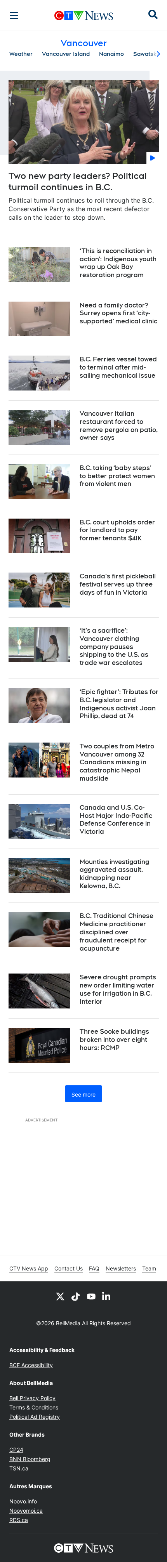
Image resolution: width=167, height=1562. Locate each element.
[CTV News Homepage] (83, 15)
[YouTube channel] (91, 1296)
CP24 (16, 1449)
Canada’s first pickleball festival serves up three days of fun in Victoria (118, 584)
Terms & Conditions (33, 1407)
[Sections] (14, 15)
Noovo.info (23, 1501)
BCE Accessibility (31, 1365)
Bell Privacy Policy (32, 1398)
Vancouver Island (66, 54)
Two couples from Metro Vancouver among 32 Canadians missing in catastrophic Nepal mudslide (117, 762)
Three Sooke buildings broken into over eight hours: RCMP (114, 1040)
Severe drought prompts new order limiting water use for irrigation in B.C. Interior (118, 989)
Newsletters (121, 1268)
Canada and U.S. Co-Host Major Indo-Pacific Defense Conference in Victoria (116, 819)
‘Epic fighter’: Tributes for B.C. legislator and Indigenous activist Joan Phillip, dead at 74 (119, 704)
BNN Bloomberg (29, 1459)
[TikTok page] (75, 1296)
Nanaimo (111, 54)
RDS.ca (18, 1520)
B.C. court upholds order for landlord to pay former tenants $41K (117, 530)
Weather (21, 54)
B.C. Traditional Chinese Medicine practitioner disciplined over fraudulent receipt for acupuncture (116, 932)
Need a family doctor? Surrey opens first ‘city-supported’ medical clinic (118, 313)
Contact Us (68, 1268)
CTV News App (28, 1268)
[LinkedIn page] (106, 1296)
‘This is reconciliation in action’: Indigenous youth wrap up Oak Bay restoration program (118, 263)
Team (149, 1268)
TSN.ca (18, 1468)
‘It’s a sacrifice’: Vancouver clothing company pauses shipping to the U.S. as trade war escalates (114, 646)
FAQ (94, 1268)
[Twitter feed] (60, 1296)
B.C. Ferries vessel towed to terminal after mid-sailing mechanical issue (118, 367)
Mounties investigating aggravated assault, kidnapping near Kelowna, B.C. (114, 874)
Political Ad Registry (34, 1416)
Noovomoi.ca (26, 1510)
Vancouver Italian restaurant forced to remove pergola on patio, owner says (119, 425)
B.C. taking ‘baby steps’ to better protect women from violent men (117, 476)
